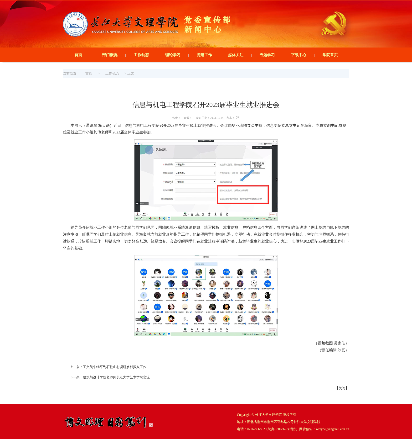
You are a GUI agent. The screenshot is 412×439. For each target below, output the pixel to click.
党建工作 (204, 55)
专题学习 (267, 55)
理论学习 (172, 55)
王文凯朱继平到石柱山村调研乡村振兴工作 (114, 367)
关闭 (342, 388)
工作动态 (141, 55)
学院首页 (330, 55)
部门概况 (110, 55)
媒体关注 (235, 55)
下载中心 (298, 55)
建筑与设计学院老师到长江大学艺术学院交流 (116, 377)
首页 (78, 55)
